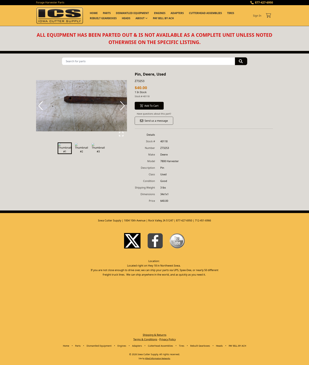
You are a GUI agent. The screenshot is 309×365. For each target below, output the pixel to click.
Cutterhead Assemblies (205, 13)
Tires (230, 13)
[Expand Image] (121, 134)
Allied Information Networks (157, 358)
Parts (107, 13)
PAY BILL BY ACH (163, 18)
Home (94, 13)
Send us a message (156, 120)
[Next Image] (122, 106)
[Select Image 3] (98, 148)
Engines (159, 13)
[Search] (241, 61)
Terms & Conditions (145, 339)
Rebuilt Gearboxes (103, 18)
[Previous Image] (41, 106)
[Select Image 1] (65, 148)
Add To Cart (151, 105)
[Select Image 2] (81, 148)
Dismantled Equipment (132, 13)
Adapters (177, 13)
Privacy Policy (167, 339)
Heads (126, 18)
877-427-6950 (264, 2)
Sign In (257, 15)
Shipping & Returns (154, 335)
